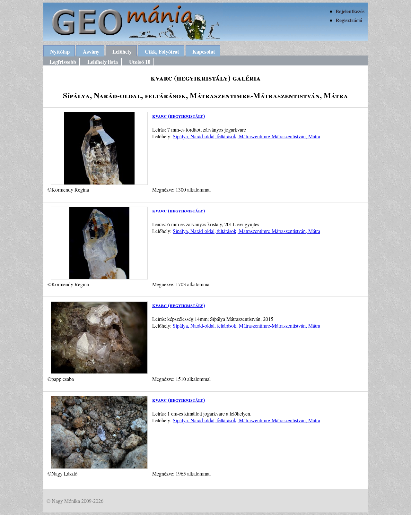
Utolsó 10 (139, 62)
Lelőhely (122, 51)
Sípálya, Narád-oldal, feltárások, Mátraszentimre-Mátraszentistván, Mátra (246, 136)
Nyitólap (60, 51)
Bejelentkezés (350, 11)
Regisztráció (349, 20)
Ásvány (91, 51)
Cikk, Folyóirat (162, 51)
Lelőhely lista (102, 62)
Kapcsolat (203, 51)
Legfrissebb (62, 62)
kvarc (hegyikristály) (178, 115)
